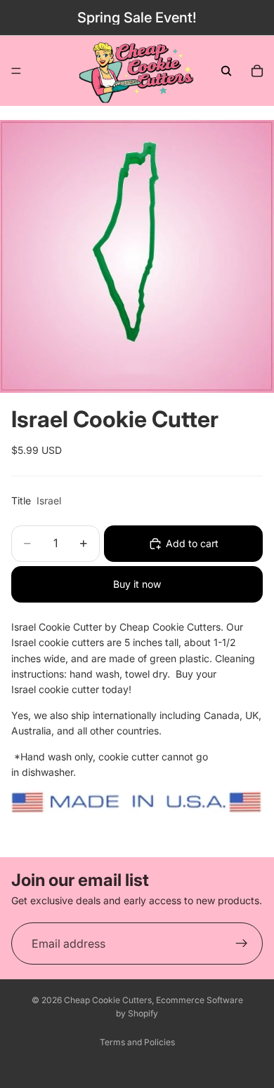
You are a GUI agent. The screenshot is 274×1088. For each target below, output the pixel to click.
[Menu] (16, 71)
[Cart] (257, 70)
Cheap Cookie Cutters (108, 1000)
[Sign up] (241, 943)
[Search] (226, 70)
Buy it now (137, 584)
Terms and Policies (137, 1042)
